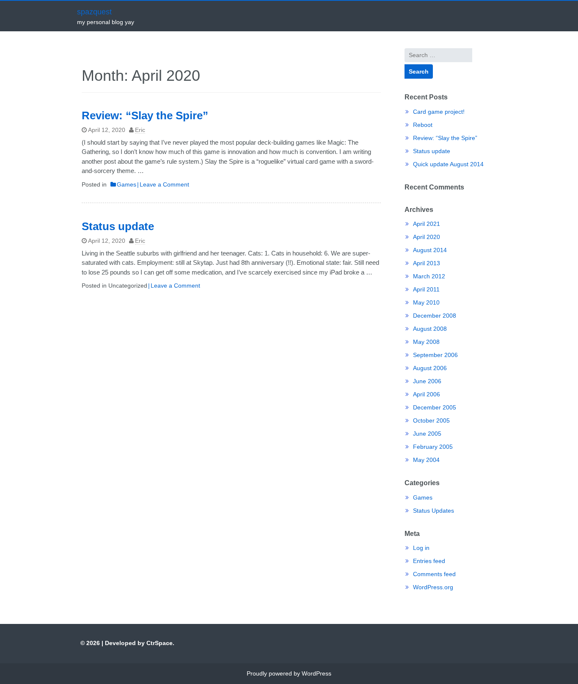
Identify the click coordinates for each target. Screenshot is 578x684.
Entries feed (429, 561)
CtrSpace (159, 643)
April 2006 (426, 394)
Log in (421, 547)
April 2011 (426, 289)
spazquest (94, 12)
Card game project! (439, 111)
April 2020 (426, 236)
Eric (140, 129)
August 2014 (430, 250)
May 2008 (426, 341)
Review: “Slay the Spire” (145, 115)
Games (126, 184)
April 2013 (426, 263)
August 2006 (430, 368)
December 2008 (434, 315)
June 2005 (427, 433)
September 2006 (435, 355)
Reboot (422, 124)
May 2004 (426, 459)
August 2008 (430, 328)
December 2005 (434, 407)
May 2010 (426, 302)
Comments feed (434, 574)
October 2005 (431, 420)
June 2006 (427, 381)
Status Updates (433, 510)
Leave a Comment (164, 184)
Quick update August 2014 (448, 164)
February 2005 (433, 446)
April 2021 (426, 223)
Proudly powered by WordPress (289, 673)
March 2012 (429, 276)
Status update (118, 226)
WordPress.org (433, 587)
